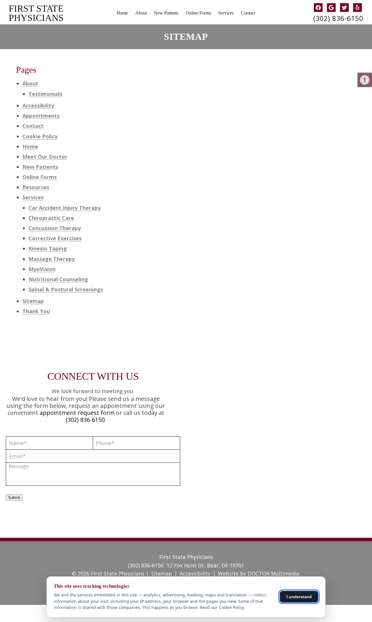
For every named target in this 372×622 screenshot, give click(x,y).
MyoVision (42, 269)
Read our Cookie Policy (222, 607)
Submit (14, 497)
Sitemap (33, 300)
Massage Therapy (51, 258)
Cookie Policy (40, 136)
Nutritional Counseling (58, 279)
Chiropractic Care (51, 217)
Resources (35, 187)
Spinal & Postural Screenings (65, 289)
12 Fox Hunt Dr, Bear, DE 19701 (205, 565)
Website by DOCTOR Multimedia (258, 573)
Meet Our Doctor (44, 156)
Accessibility (38, 105)
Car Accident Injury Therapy (64, 207)
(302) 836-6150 (338, 18)
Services (226, 12)
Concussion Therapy (54, 228)
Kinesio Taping (47, 248)
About (141, 12)
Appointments (41, 115)
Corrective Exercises (55, 238)
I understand (299, 596)
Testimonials (45, 93)
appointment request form (77, 413)
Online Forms (198, 12)
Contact (248, 12)
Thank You (36, 311)
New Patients (166, 12)
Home (122, 12)
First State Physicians (36, 13)
